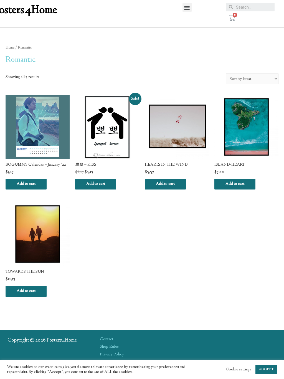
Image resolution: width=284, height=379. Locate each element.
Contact (106, 339)
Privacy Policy (112, 354)
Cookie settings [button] (238, 369)
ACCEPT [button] (266, 369)
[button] (187, 7)
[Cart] (232, 18)
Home (10, 47)
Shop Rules (109, 347)
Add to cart (26, 184)
